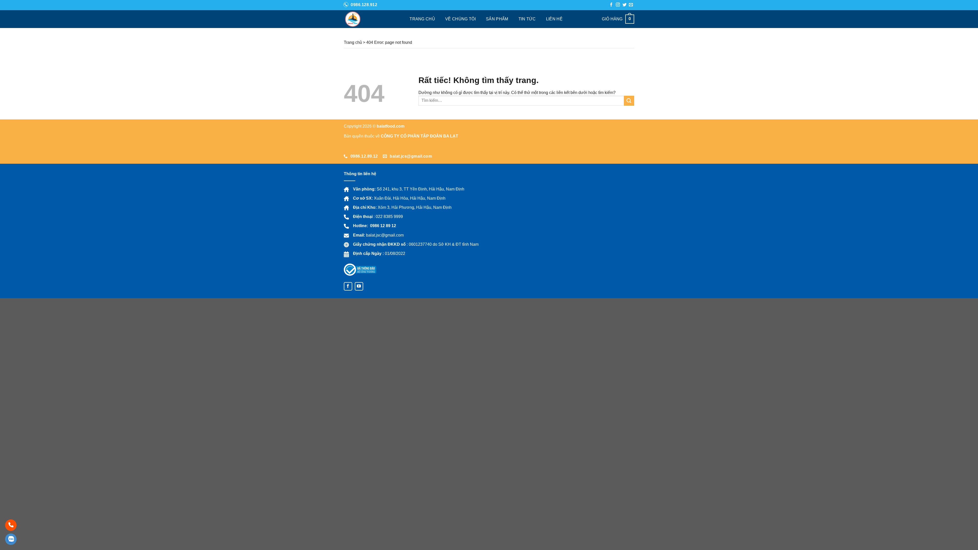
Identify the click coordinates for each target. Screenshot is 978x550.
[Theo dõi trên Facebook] (611, 5)
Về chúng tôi (460, 19)
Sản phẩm (497, 19)
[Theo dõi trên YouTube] (359, 286)
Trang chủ (422, 19)
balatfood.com (390, 126)
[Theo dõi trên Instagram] (618, 5)
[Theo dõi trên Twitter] (624, 5)
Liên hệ (554, 19)
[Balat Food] (357, 19)
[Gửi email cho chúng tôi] (631, 5)
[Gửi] (629, 101)
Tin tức (527, 19)
